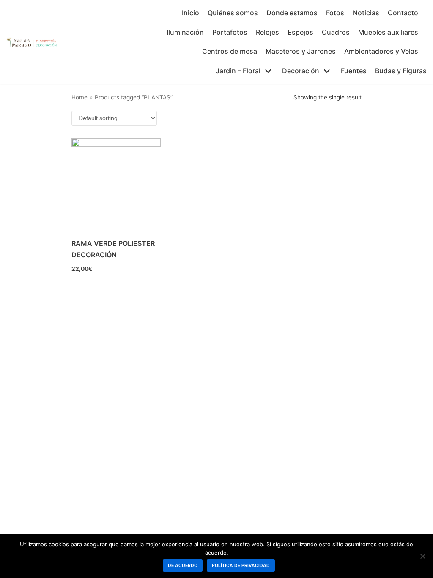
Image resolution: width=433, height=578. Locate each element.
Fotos (335, 12)
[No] (422, 556)
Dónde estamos (292, 12)
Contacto (403, 12)
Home (79, 97)
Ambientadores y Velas (381, 51)
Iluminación (185, 32)
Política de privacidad (241, 565)
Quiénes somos (233, 12)
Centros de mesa (229, 51)
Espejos (300, 32)
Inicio (190, 12)
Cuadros (336, 32)
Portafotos (229, 32)
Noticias (366, 12)
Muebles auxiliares (388, 32)
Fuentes (354, 70)
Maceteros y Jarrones (301, 51)
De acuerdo (182, 565)
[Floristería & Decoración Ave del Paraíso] (31, 42)
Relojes (267, 32)
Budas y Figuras (401, 70)
